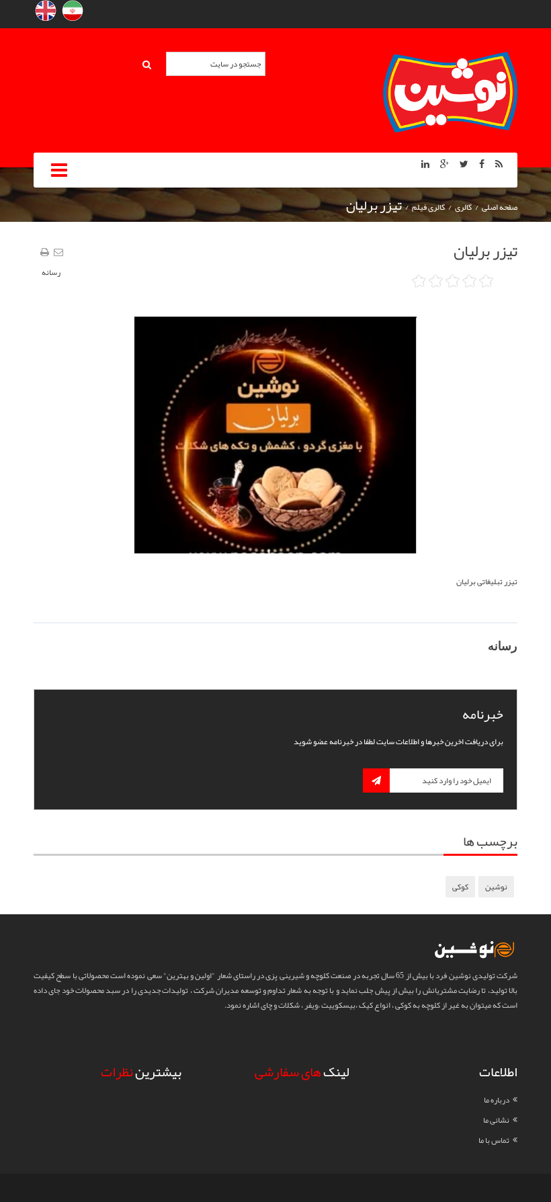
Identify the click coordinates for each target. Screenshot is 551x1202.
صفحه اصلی (499, 207)
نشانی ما (496, 1120)
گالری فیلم (428, 207)
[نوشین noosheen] (450, 95)
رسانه (51, 272)
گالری (463, 207)
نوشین (496, 887)
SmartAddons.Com (296, 1188)
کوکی (460, 887)
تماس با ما (493, 1140)
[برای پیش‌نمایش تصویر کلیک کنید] (275, 438)
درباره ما (496, 1100)
